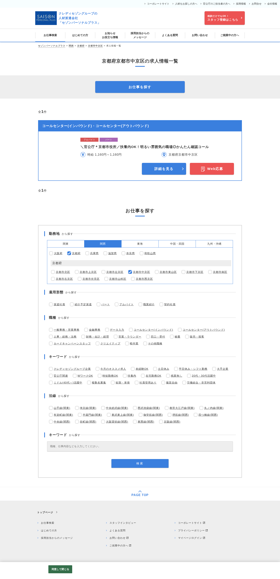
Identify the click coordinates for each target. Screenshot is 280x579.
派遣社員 (59, 304)
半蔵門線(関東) (92, 414)
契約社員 (170, 304)
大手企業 (222, 368)
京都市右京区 (64, 278)
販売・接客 (197, 336)
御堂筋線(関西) (153, 414)
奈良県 (130, 253)
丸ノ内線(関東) (214, 407)
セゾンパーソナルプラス (51, 45)
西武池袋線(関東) (149, 407)
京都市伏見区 (91, 278)
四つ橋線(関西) (208, 414)
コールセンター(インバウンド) (153, 329)
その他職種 (155, 343)
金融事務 (94, 329)
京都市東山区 (168, 271)
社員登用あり (148, 382)
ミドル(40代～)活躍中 (68, 382)
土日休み (163, 368)
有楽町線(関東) (63, 414)
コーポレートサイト (158, 3)
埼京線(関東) (88, 407)
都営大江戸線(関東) (182, 407)
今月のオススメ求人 (113, 368)
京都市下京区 (194, 271)
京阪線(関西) (172, 421)
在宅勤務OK (153, 375)
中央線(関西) (62, 421)
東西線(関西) (146, 421)
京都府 (81, 45)
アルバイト (126, 304)
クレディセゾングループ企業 (72, 368)
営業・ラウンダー (129, 336)
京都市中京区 (95, 45)
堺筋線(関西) (180, 414)
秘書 (177, 336)
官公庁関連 (61, 375)
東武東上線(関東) (123, 414)
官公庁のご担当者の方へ (216, 3)
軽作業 (134, 343)
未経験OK (142, 368)
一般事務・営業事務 (66, 329)
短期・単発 (123, 382)
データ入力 (117, 329)
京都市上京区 (88, 271)
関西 (71, 45)
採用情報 (241, 3)
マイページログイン (190, 537)
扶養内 (132, 375)
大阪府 (58, 253)
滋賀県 (112, 253)
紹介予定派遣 (83, 304)
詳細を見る (164, 169)
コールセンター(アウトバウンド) (204, 329)
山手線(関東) (62, 407)
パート (105, 304)
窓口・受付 (158, 336)
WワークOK (85, 375)
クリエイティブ (110, 343)
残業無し (176, 375)
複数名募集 (99, 382)
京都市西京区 (144, 278)
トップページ (45, 512)
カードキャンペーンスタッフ (72, 343)
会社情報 (272, 3)
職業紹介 (149, 304)
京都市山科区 (117, 278)
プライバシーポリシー (191, 530)
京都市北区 (63, 271)
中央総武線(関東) (117, 407)
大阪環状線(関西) (117, 421)
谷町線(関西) (88, 421)
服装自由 (172, 382)
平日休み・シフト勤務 (193, 368)
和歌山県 (150, 253)
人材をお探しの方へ (186, 3)
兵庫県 (94, 253)
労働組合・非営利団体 (201, 382)
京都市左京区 (114, 271)
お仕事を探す (140, 87)
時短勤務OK (110, 375)
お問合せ (257, 3)
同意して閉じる (60, 569)
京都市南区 (220, 271)
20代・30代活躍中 (204, 375)
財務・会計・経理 (97, 336)
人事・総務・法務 (65, 336)
